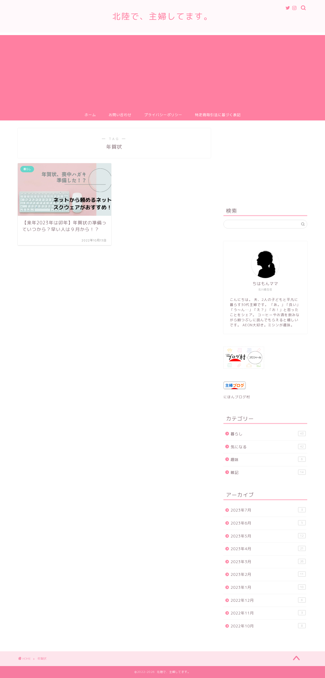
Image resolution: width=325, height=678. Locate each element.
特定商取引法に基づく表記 (218, 115)
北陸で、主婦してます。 (162, 16)
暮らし (267, 434)
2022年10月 (267, 626)
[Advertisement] (162, 70)
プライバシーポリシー (163, 115)
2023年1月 (267, 587)
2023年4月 (267, 548)
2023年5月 (267, 536)
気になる (267, 447)
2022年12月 (267, 600)
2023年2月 (267, 574)
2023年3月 (267, 561)
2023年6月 (267, 523)
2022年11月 (267, 613)
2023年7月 (267, 510)
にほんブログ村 (236, 396)
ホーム (90, 115)
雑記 (267, 472)
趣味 (267, 459)
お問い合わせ (120, 115)
